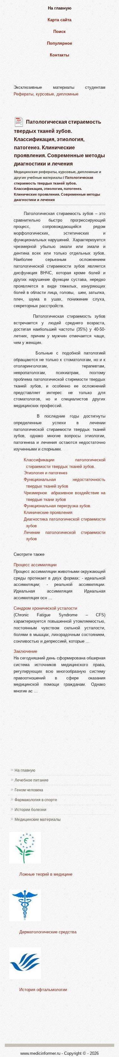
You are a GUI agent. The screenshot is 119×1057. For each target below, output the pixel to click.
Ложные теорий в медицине (45, 874)
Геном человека (29, 790)
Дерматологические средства (47, 932)
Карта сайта (59, 19)
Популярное (59, 43)
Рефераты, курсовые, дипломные (46, 94)
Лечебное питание (32, 780)
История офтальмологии (43, 989)
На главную (59, 8)
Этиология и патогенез (45, 472)
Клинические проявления (48, 512)
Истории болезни (30, 809)
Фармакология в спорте (36, 800)
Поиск (59, 31)
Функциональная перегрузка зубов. (57, 505)
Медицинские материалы (38, 819)
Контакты (59, 55)
